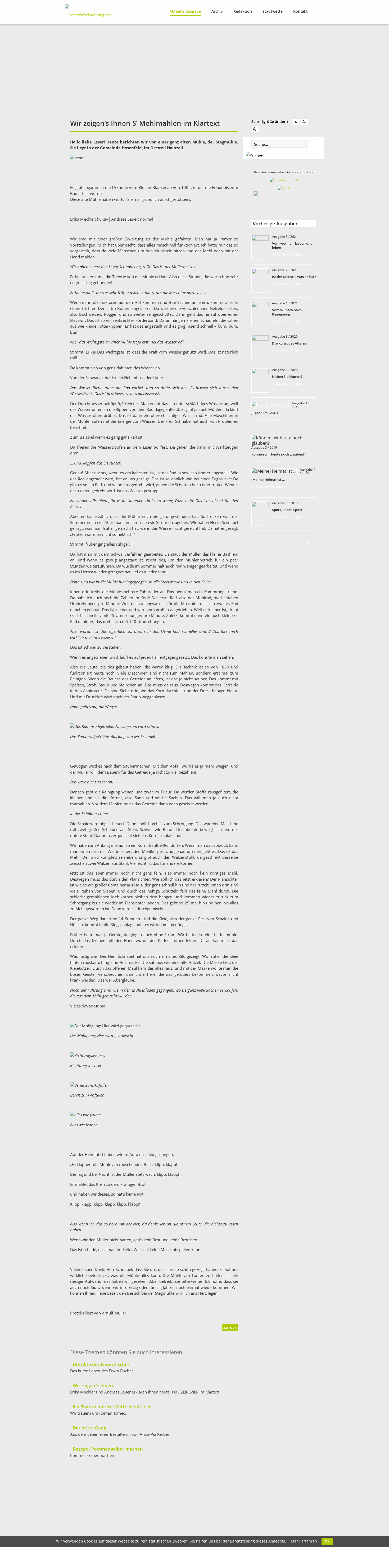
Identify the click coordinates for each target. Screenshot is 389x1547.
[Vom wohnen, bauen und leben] (260, 239)
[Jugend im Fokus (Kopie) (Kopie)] (260, 339)
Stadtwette (273, 11)
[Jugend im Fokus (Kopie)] (260, 372)
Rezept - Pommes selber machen (108, 1449)
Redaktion (242, 11)
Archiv (217, 11)
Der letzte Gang (89, 1428)
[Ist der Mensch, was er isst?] (260, 272)
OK (327, 1541)
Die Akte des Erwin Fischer (101, 1364)
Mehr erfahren (304, 1541)
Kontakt (300, 11)
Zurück (230, 1327)
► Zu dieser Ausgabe (288, 254)
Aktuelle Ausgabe (185, 11)
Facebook (321, 11)
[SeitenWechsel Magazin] (88, 14)
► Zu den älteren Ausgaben (295, 542)
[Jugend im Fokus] (270, 404)
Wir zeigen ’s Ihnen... (95, 1385)
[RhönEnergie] (284, 188)
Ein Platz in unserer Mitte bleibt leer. (112, 1407)
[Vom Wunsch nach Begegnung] (260, 306)
